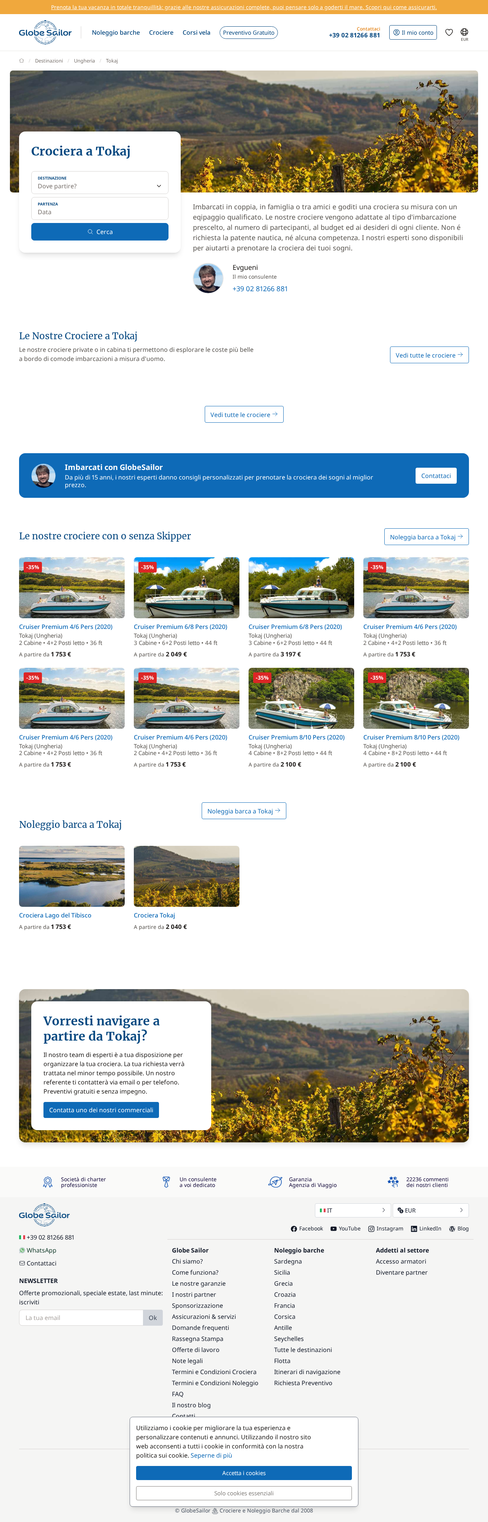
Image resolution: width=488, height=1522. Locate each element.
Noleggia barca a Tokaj (423, 537)
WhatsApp (41, 1250)
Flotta (282, 1361)
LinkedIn (430, 1228)
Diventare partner (402, 1272)
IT (329, 1210)
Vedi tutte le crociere (426, 355)
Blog (463, 1228)
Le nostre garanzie (199, 1283)
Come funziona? (195, 1272)
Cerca (104, 232)
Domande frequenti (200, 1327)
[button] (115, 32)
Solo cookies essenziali (244, 1493)
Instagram (390, 1228)
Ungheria (84, 60)
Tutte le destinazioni (303, 1350)
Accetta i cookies (244, 1473)
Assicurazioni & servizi (204, 1316)
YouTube (350, 1228)
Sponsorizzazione (197, 1305)
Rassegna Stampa (197, 1338)
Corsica (284, 1316)
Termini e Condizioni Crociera (214, 1372)
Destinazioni (49, 60)
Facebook (311, 1228)
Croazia (285, 1294)
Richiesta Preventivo (303, 1383)
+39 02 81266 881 (260, 288)
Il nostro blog (191, 1405)
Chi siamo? (187, 1261)
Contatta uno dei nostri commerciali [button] (101, 1110)
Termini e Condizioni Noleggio (215, 1383)
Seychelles (289, 1338)
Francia (284, 1305)
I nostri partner (194, 1294)
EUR (410, 1210)
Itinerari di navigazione (307, 1372)
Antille (283, 1327)
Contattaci (436, 476)
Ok (153, 1318)
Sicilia (282, 1272)
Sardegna (288, 1261)
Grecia (283, 1283)
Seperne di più (211, 1455)
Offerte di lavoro (196, 1350)
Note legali (187, 1361)
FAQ (178, 1394)
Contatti (183, 1416)
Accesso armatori (401, 1261)
